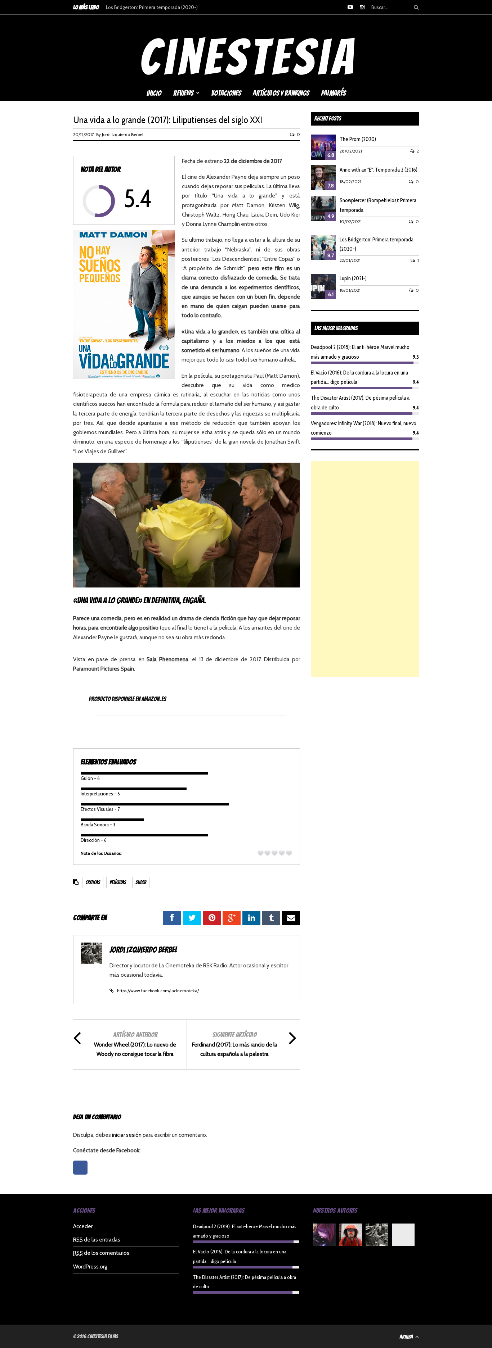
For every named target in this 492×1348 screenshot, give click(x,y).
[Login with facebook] (82, 1176)
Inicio (154, 93)
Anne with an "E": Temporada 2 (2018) (378, 170)
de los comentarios (101, 1253)
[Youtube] (350, 7)
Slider (140, 882)
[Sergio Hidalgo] (350, 1236)
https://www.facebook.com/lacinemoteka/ (158, 990)
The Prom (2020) (358, 139)
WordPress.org (90, 1266)
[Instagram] (362, 7)
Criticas (92, 882)
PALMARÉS (333, 93)
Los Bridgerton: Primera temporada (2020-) (152, 7)
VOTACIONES (226, 93)
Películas (117, 882)
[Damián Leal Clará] (403, 1236)
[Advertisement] (365, 569)
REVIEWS (183, 93)
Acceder (83, 1226)
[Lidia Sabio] (324, 1236)
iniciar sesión (127, 1135)
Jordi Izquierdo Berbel (122, 134)
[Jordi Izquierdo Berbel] (377, 1236)
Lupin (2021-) (353, 278)
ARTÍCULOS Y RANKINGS (281, 93)
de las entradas (96, 1239)
